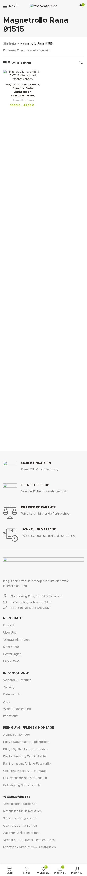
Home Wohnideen (23, 100)
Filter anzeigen (19, 62)
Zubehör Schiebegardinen (21, 832)
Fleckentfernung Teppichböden (25, 756)
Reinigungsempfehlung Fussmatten (27, 763)
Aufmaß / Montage (16, 734)
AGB (6, 701)
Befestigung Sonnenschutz (22, 785)
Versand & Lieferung (17, 680)
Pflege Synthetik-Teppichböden (25, 749)
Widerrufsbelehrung (17, 709)
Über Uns (9, 632)
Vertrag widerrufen (16, 639)
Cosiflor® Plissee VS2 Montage (24, 770)
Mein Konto (11, 647)
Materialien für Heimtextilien (22, 811)
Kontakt (8, 625)
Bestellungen (12, 654)
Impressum (11, 716)
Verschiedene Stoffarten (20, 804)
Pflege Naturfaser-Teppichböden (26, 742)
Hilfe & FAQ (11, 661)
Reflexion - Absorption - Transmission (29, 847)
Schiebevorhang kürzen (19, 818)
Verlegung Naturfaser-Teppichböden (29, 840)
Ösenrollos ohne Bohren (20, 825)
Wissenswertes (16, 796)
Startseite (9, 43)
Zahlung (8, 687)
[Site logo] (43, 6)
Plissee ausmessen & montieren (25, 778)
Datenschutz (12, 694)
